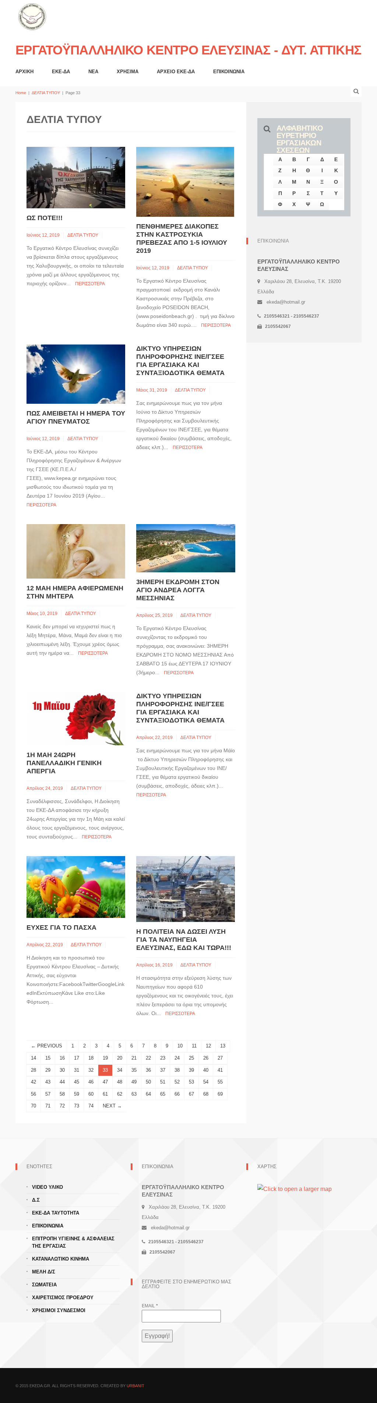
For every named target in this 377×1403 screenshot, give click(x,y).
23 (162, 1058)
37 (162, 1070)
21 (134, 1058)
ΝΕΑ (93, 71)
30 (62, 1070)
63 (134, 1094)
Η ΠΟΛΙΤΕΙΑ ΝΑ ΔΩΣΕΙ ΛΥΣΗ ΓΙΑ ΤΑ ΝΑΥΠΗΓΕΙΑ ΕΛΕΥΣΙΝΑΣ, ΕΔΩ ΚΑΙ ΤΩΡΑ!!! (183, 939)
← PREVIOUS (46, 1046)
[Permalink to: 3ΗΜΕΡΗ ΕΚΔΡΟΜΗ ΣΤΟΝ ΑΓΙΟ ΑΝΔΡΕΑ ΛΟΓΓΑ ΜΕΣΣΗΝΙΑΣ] (185, 548)
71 (47, 1106)
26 (205, 1058)
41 (220, 1070)
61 (105, 1094)
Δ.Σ (36, 1200)
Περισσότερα (90, 283)
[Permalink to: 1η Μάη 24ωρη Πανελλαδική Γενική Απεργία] (76, 718)
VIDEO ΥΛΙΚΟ (47, 1187)
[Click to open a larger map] (294, 1188)
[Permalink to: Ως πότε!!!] (76, 177)
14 (33, 1058)
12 (208, 1046)
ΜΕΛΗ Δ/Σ (43, 1272)
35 (134, 1070)
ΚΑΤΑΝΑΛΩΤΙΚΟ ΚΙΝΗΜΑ (60, 1259)
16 (62, 1058)
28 (33, 1070)
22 (148, 1058)
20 (119, 1058)
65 (162, 1094)
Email (150, 1306)
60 (91, 1094)
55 (220, 1082)
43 (47, 1082)
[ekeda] (32, 16)
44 (62, 1082)
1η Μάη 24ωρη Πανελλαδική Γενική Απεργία (64, 763)
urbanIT (135, 1385)
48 (119, 1082)
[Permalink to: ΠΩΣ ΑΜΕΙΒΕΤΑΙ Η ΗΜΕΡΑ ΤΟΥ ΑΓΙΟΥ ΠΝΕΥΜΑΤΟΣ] (76, 374)
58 (62, 1094)
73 (76, 1106)
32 (91, 1070)
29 (47, 1070)
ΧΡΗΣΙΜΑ (127, 71)
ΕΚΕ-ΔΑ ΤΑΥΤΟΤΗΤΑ (55, 1213)
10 (180, 1046)
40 (205, 1070)
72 (62, 1106)
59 (76, 1094)
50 (148, 1082)
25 (191, 1058)
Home (20, 93)
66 (177, 1094)
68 (205, 1094)
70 (33, 1106)
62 (119, 1094)
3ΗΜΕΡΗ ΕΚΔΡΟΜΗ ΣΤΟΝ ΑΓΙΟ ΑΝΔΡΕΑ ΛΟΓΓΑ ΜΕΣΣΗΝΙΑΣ (177, 590)
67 (191, 1094)
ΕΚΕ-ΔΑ (61, 71)
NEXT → (112, 1106)
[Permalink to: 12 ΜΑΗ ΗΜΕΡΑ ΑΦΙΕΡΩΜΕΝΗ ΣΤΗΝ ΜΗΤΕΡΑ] (76, 551)
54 (205, 1082)
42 (33, 1082)
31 (76, 1070)
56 (33, 1094)
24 (177, 1058)
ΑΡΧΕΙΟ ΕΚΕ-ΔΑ (176, 71)
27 (220, 1058)
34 (119, 1070)
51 (162, 1082)
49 (134, 1082)
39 (191, 1070)
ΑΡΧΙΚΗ (24, 71)
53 (191, 1082)
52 (177, 1082)
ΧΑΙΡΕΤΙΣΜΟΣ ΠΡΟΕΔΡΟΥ (63, 1297)
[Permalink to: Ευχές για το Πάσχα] (76, 887)
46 (91, 1082)
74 (91, 1106)
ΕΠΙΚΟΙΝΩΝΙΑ (228, 71)
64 (148, 1094)
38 (177, 1070)
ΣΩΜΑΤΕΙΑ (44, 1284)
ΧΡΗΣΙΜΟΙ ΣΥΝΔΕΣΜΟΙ (58, 1310)
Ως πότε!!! (45, 218)
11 (194, 1046)
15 (47, 1058)
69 (220, 1094)
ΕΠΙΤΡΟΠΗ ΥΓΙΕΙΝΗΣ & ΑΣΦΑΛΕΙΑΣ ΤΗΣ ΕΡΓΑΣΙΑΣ (73, 1242)
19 (105, 1058)
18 (91, 1058)
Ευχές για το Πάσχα (61, 927)
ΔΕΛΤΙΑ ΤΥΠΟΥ (46, 93)
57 (47, 1094)
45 (76, 1082)
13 (222, 1046)
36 (148, 1070)
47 (105, 1082)
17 (76, 1058)
